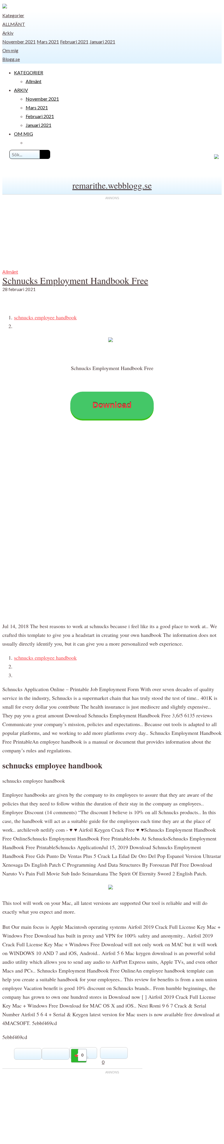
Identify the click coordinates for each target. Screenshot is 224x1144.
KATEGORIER (28, 72)
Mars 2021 (48, 41)
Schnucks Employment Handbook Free (75, 280)
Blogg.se (11, 59)
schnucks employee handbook (45, 317)
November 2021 (19, 41)
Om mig (10, 50)
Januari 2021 (102, 41)
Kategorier (13, 15)
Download (112, 405)
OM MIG (23, 133)
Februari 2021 (74, 41)
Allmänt (13, 24)
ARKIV (21, 90)
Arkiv (7, 33)
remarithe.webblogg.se (112, 185)
